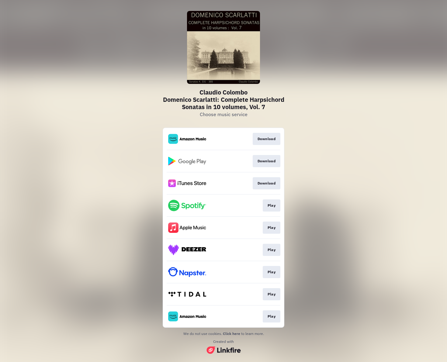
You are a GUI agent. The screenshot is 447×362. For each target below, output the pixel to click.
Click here (231, 333)
